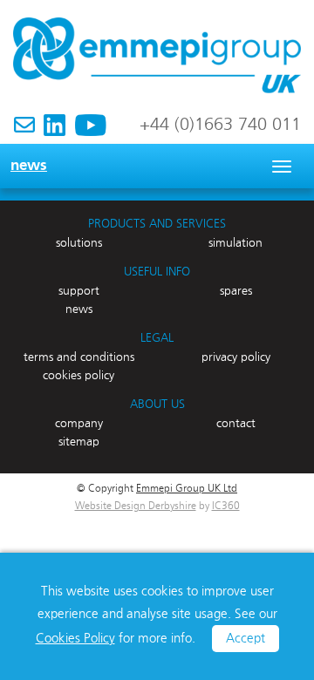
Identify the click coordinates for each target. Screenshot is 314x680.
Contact (236, 424)
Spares (236, 291)
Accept (245, 638)
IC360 (226, 506)
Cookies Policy (75, 638)
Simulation (235, 243)
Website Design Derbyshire (135, 506)
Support (78, 291)
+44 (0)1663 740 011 (220, 124)
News (28, 166)
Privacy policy (235, 357)
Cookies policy (78, 376)
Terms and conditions (79, 357)
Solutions (79, 243)
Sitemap (78, 442)
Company (79, 424)
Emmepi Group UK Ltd (186, 489)
